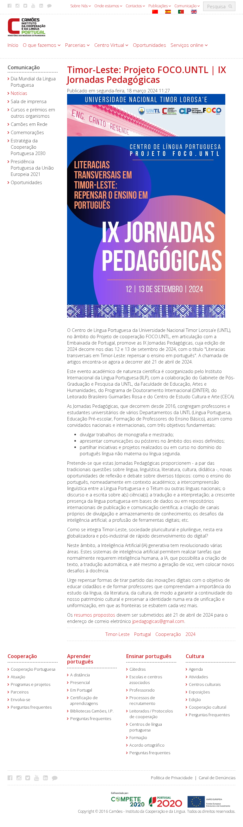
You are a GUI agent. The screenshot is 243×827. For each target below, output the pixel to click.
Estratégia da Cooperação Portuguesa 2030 (28, 147)
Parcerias (76, 45)
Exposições (199, 692)
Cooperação (168, 634)
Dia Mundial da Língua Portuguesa (33, 82)
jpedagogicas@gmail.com (158, 621)
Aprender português (80, 659)
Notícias (19, 93)
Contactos (134, 6)
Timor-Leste (117, 634)
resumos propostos (94, 615)
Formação (138, 737)
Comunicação (185, 6)
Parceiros (19, 692)
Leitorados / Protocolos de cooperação (151, 713)
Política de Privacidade (172, 777)
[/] (27, 26)
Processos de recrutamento (142, 700)
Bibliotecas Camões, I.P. (92, 711)
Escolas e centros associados (145, 679)
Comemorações (27, 132)
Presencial (80, 682)
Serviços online (188, 45)
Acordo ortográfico (147, 745)
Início (13, 45)
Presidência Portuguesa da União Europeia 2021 (32, 168)
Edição (195, 699)
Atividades (198, 677)
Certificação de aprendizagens (84, 700)
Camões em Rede (29, 124)
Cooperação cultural (207, 707)
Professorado (142, 690)
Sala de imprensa (29, 101)
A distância (80, 675)
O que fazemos (40, 45)
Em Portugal (81, 690)
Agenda (196, 669)
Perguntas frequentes (31, 707)
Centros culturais (205, 684)
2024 (190, 634)
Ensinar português (148, 656)
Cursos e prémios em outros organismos (33, 113)
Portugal (142, 634)
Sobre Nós (79, 6)
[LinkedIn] (47, 777)
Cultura (195, 656)
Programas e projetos (30, 684)
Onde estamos (107, 6)
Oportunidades (149, 45)
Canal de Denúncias (217, 777)
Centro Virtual (109, 45)
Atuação (18, 677)
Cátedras (137, 669)
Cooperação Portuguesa (33, 669)
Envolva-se (20, 699)
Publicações (158, 6)
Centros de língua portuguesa (145, 727)
